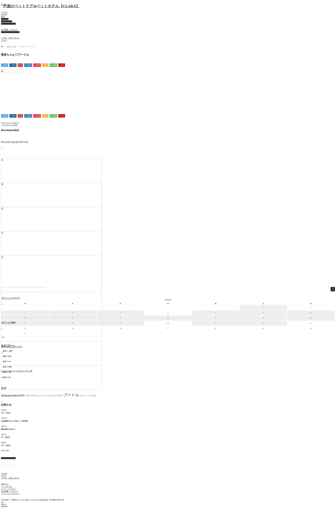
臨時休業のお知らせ (8, 429)
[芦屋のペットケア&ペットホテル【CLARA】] (40, 6)
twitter (3, 504)
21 (215, 323)
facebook (4, 506)
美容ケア (4, 19)
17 (25, 323)
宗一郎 (94, 395)
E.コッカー (4, 395)
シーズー (24, 395)
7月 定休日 (5, 437)
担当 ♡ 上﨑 (11, 47)
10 (25, 318)
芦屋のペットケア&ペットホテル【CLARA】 (30, 500)
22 (263, 323)
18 (73, 323)
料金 (3, 17)
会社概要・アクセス (9, 30)
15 (263, 318)
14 (215, 318)
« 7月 (3, 337)
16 (311, 318)
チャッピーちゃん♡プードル (14, 142)
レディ (89, 395)
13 (168, 318)
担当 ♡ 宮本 (7, 367)
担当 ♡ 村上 (7, 356)
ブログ (4, 40)
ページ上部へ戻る (8, 458)
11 (73, 318)
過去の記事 (5, 450)
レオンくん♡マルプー (10, 123)
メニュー (4, 12)
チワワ (60, 395)
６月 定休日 (5, 445)
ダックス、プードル (42, 395)
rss (2, 502)
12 (120, 318)
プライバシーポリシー (10, 32)
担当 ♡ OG (7, 361)
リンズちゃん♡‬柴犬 (9, 125)
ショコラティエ (15, 395)
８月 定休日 (5, 413)
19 (120, 323)
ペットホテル (6, 21)
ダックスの (52, 395)
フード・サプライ (8, 24)
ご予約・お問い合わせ (10, 38)
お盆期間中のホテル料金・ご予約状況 (14, 421)
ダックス (31, 395)
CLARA (4, 14)
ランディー (83, 395)
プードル (71, 395)
